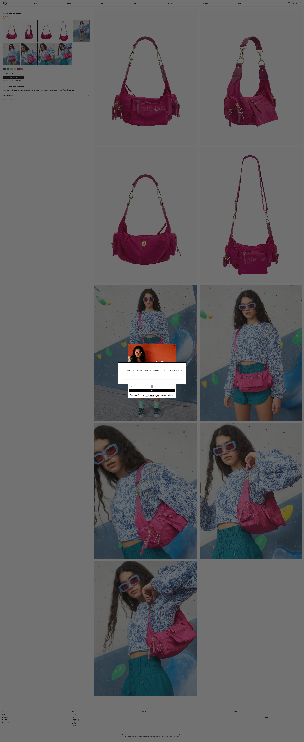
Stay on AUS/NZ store (167, 378)
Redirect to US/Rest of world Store (136, 378)
